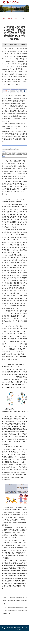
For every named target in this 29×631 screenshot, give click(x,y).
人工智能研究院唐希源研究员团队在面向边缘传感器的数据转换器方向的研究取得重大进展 (15, 601)
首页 (4, 18)
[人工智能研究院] (11, 2)
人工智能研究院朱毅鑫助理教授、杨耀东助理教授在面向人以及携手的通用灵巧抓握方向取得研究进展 (15, 610)
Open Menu (26, 2)
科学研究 (10, 18)
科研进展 (17, 18)
